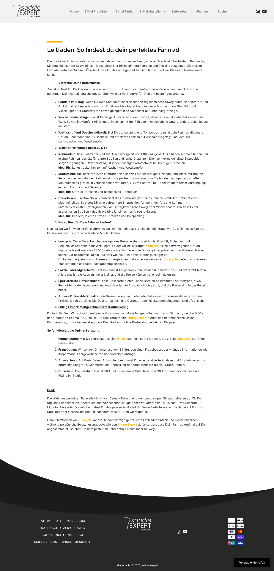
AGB (81, 535)
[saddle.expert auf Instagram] (178, 531)
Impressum (75, 521)
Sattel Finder (125, 11)
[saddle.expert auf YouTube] (185, 531)
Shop (45, 521)
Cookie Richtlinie (57, 535)
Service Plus (45, 542)
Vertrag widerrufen (252, 562)
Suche (222, 11)
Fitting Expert (137, 318)
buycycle (154, 246)
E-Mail (121, 339)
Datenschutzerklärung (63, 528)
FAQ (58, 521)
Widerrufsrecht (77, 542)
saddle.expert (150, 565)
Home (74, 11)
